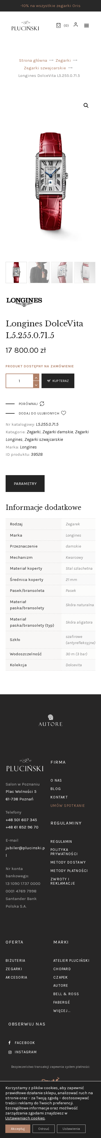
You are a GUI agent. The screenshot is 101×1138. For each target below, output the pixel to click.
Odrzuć (43, 1129)
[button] (86, 25)
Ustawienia (71, 1129)
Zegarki (63, 60)
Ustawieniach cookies (25, 1118)
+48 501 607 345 (21, 819)
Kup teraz (60, 381)
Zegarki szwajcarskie (45, 67)
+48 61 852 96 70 (22, 827)
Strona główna (33, 60)
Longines (28, 447)
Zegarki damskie (57, 431)
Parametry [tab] (25, 483)
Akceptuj (18, 1129)
